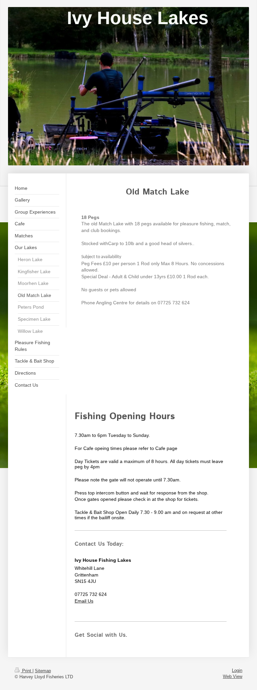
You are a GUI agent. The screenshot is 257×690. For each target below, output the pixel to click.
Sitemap (43, 670)
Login (237, 670)
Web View (232, 676)
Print (26, 670)
